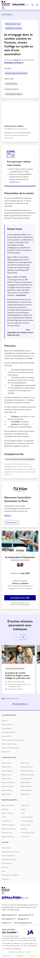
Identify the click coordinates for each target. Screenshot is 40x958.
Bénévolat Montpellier (27, 775)
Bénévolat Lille (25, 763)
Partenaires (5, 867)
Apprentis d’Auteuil (8, 837)
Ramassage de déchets (9, 732)
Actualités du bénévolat (9, 860)
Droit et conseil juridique (9, 744)
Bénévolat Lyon (6, 775)
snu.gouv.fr (6, 923)
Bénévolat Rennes (7, 771)
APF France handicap (8, 825)
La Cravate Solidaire (27, 817)
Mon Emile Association (28, 833)
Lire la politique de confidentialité (11, 948)
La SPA (4, 817)
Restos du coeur (26, 825)
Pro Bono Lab (25, 837)
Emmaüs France (6, 821)
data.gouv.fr (22, 919)
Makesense (5, 809)
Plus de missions (19, 703)
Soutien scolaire (7, 736)
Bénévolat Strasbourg (8, 782)
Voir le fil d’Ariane (7, 14)
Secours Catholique (27, 821)
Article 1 (23, 809)
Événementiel (6, 752)
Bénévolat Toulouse (27, 767)
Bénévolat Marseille (27, 779)
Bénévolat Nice (6, 794)
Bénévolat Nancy (7, 790)
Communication (7, 863)
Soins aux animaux (7, 725)
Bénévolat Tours (7, 779)
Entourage (24, 829)
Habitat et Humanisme (9, 829)
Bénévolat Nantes (26, 790)
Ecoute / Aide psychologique (10, 748)
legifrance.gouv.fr (8, 915)
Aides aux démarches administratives (13, 740)
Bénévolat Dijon (26, 782)
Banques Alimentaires (8, 805)
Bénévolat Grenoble (27, 771)
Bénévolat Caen (26, 794)
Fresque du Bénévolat (8, 856)
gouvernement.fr (25, 915)
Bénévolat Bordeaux (8, 786)
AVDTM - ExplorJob (8, 813)
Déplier (7, 515)
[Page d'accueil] (21, 4)
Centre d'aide (6, 848)
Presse (4, 871)
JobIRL (23, 813)
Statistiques (5, 879)
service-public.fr (7, 919)
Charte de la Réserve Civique (10, 852)
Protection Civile (7, 833)
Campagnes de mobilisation (10, 875)
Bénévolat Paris (6, 763)
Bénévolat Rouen (7, 767)
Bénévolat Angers (26, 786)
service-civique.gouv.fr (22, 923)
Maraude (4, 721)
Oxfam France (25, 805)
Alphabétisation (7, 728)
